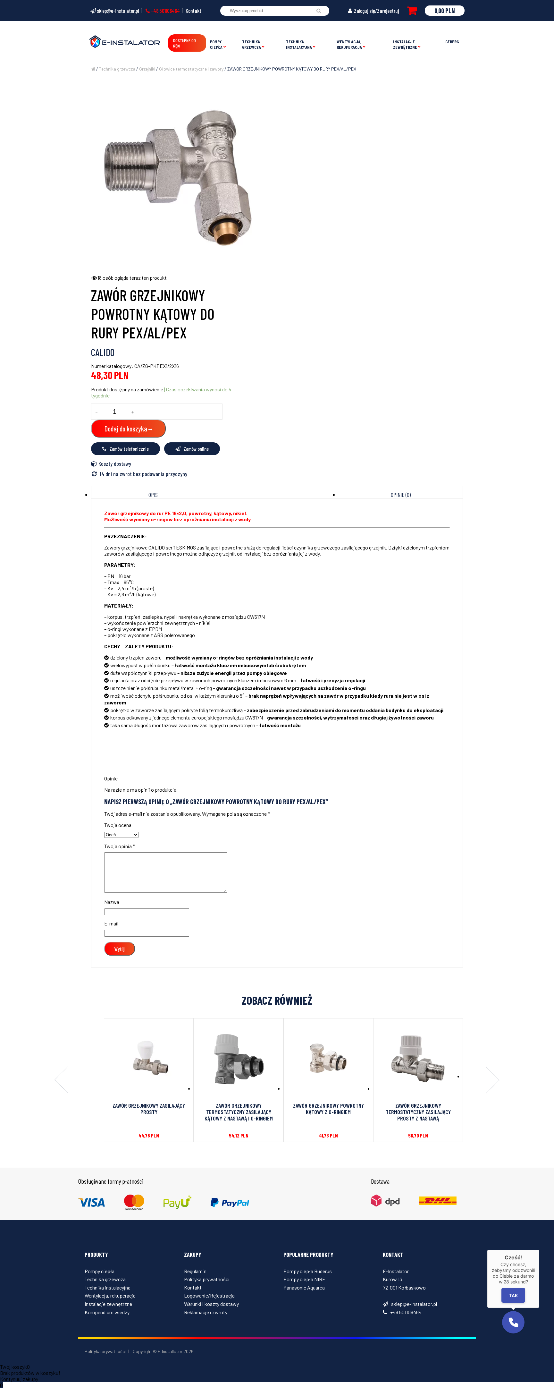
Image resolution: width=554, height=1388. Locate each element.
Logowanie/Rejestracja (209, 1295)
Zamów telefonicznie (129, 449)
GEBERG (452, 41)
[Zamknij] (539, 1250)
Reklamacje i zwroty (205, 1312)
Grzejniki (147, 69)
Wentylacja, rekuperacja (349, 44)
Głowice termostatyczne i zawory (191, 69)
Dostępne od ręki (184, 43)
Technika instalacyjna (299, 44)
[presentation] (61, 1080)
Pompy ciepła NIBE (304, 1279)
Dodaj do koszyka (126, 428)
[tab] (153, 494)
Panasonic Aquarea (304, 1287)
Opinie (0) (401, 494)
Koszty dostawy (114, 463)
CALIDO (102, 352)
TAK (513, 1295)
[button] (513, 1322)
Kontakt (193, 10)
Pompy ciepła (216, 44)
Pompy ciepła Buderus (307, 1271)
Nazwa (111, 902)
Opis (153, 494)
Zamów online (196, 449)
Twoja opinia (119, 846)
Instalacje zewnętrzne (405, 44)
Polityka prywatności (207, 1279)
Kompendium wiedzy (107, 1312)
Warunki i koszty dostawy (211, 1304)
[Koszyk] (412, 10)
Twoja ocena (117, 825)
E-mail (111, 923)
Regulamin (195, 1271)
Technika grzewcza (251, 44)
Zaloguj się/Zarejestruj (376, 10)
